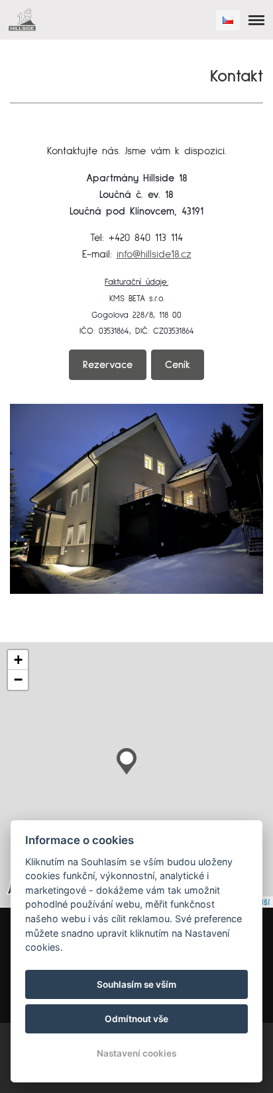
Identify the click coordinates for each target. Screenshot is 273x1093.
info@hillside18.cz (154, 254)
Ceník (177, 364)
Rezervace (108, 364)
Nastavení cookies (136, 1053)
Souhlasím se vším (136, 984)
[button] (126, 758)
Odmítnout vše (136, 1019)
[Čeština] (228, 20)
